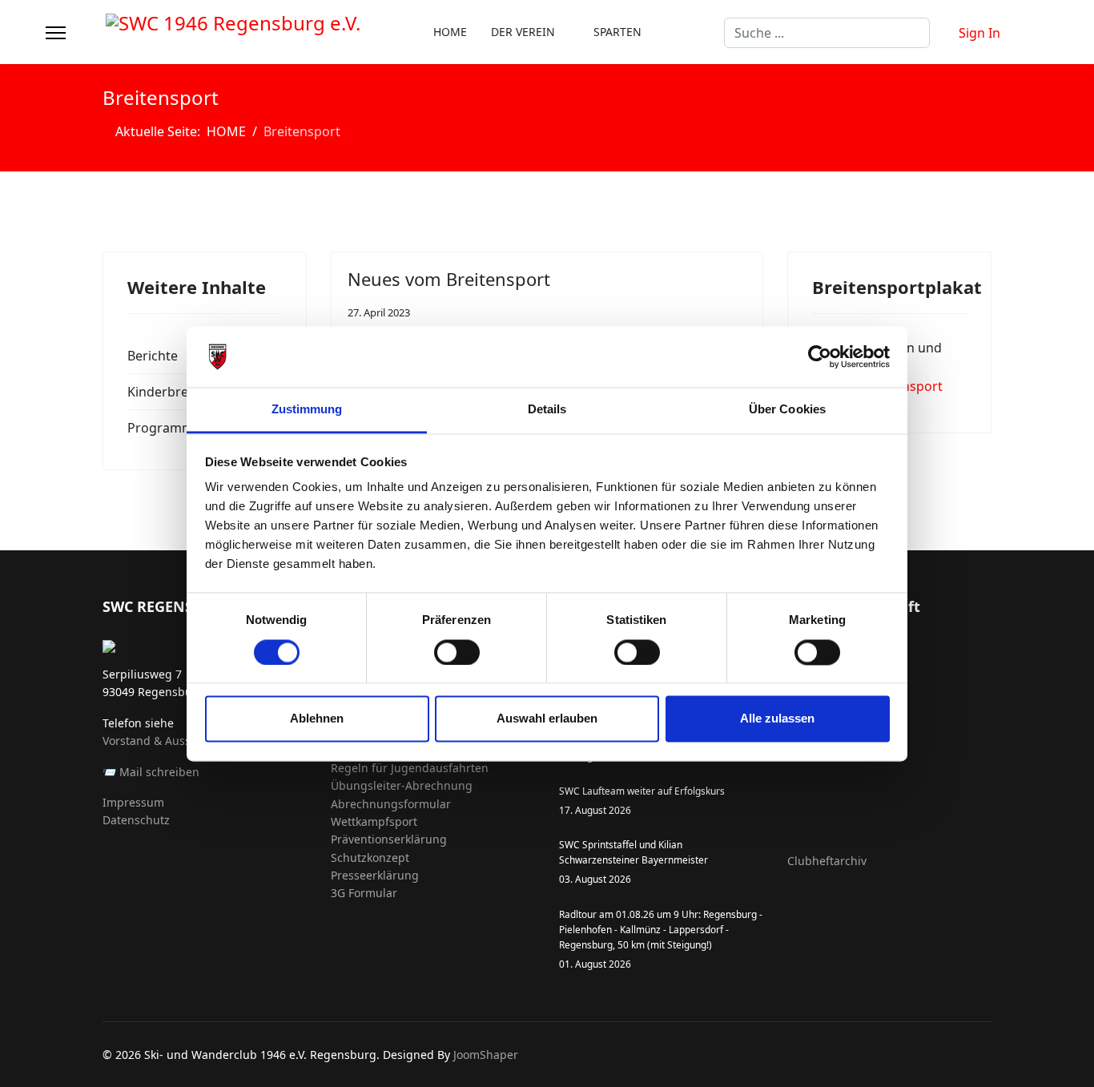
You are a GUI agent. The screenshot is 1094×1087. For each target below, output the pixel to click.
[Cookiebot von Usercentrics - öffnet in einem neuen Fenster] (820, 356)
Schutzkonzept (370, 857)
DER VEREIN (523, 31)
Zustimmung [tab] (307, 410)
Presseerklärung (375, 875)
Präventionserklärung (389, 839)
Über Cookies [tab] (787, 410)
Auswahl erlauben (547, 719)
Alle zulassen (777, 719)
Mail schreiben (159, 771)
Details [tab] (547, 410)
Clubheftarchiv (827, 860)
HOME (450, 31)
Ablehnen (317, 719)
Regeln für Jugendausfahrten (410, 767)
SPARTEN (617, 31)
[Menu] (56, 33)
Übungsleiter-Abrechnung (402, 785)
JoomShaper (485, 1054)
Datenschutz (136, 819)
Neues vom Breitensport (449, 279)
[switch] (457, 652)
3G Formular (364, 892)
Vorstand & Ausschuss (162, 740)
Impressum (133, 802)
